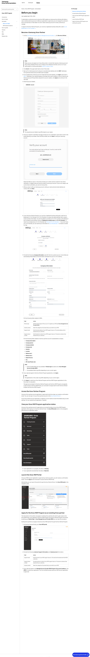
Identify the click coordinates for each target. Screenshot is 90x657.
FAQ (2, 32)
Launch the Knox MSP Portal (78, 19)
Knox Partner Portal (55, 396)
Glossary (3, 30)
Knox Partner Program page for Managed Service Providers (40, 35)
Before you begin (6, 23)
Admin (23, 2)
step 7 (25, 76)
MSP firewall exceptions (8, 25)
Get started (37, 9)
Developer (30, 2)
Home (22, 9)
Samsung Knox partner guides (8, 9)
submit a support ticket (47, 66)
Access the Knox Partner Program (79, 13)
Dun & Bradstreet (53, 223)
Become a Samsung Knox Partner (79, 11)
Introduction (4, 17)
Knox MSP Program (29, 9)
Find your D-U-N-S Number (52, 222)
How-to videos (5, 19)
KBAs (3, 34)
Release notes (4, 36)
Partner (38, 2)
